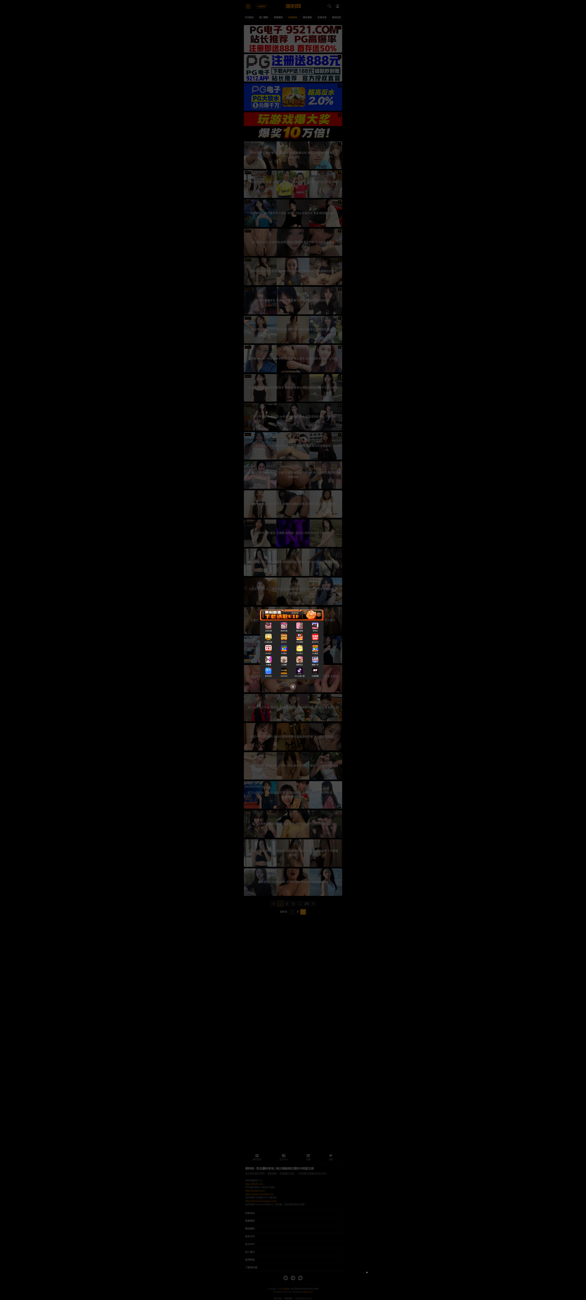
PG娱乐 (284, 653)
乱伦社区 (268, 676)
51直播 (284, 665)
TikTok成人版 (300, 676)
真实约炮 (284, 631)
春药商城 (299, 631)
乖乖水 (315, 631)
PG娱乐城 (268, 642)
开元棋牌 (299, 642)
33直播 (268, 665)
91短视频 (315, 676)
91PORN (284, 676)
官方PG (284, 642)
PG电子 (268, 653)
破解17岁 (315, 665)
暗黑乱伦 (299, 665)
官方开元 (315, 642)
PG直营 (315, 653)
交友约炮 (268, 631)
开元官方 (299, 653)
